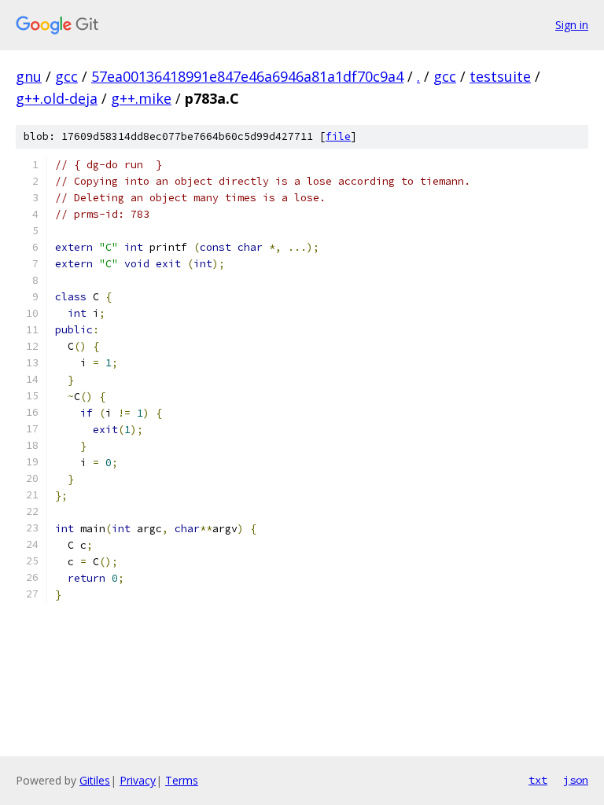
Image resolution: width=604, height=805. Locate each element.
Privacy (138, 780)
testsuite (500, 76)
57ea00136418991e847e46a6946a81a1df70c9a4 (247, 76)
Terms (181, 780)
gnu (29, 76)
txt (537, 780)
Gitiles (94, 780)
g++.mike (141, 98)
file (338, 136)
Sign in (571, 24)
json (575, 780)
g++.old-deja (57, 98)
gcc (66, 76)
